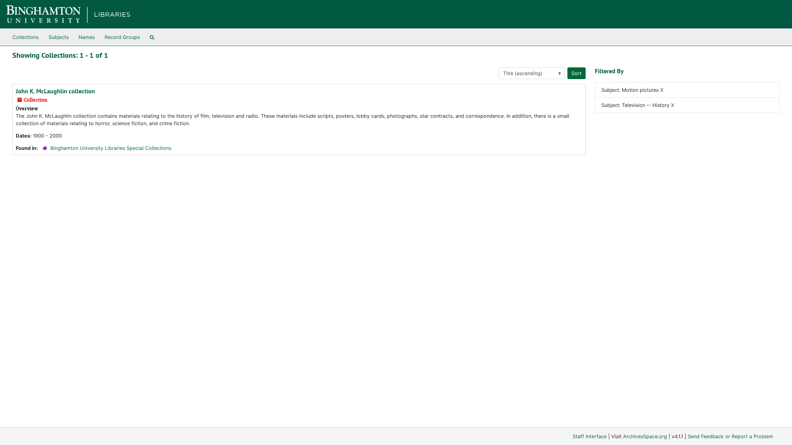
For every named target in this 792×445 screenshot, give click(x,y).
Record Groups (122, 37)
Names (87, 37)
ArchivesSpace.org (645, 436)
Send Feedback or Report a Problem (730, 436)
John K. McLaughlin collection (55, 91)
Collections (25, 37)
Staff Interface (590, 436)
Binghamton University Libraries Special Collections (110, 148)
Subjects (59, 37)
